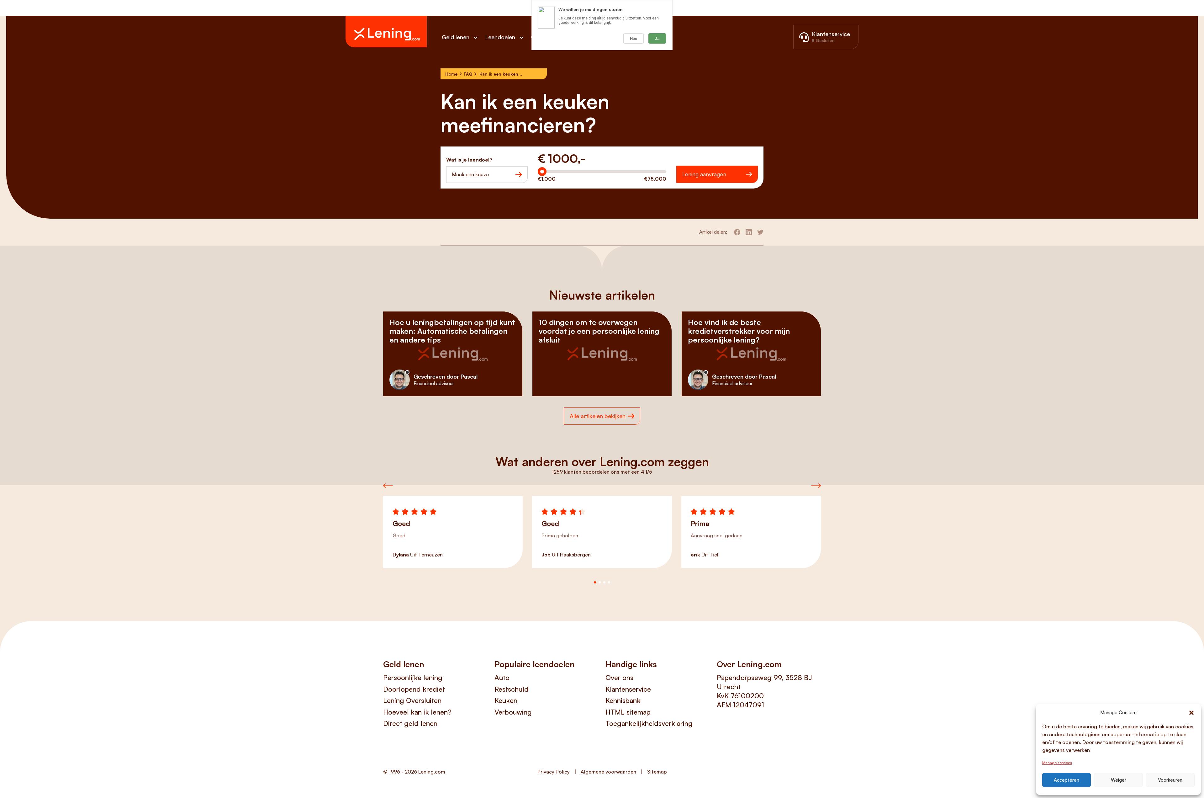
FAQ (468, 74)
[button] (1191, 713)
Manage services (1057, 762)
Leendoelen (500, 37)
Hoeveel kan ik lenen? (417, 712)
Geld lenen (455, 37)
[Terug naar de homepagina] (386, 31)
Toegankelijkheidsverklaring (649, 723)
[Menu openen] (479, 37)
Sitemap (657, 772)
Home (451, 74)
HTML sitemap (628, 712)
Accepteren (1066, 780)
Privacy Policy (553, 772)
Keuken (505, 700)
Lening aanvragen (704, 174)
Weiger (1118, 780)
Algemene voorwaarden (608, 772)
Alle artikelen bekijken (598, 415)
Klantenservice (628, 689)
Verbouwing (513, 712)
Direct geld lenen (410, 723)
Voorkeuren (1170, 780)
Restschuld (511, 689)
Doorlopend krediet (414, 689)
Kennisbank (623, 700)
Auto (502, 677)
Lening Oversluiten (412, 700)
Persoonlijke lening (412, 677)
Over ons (619, 677)
